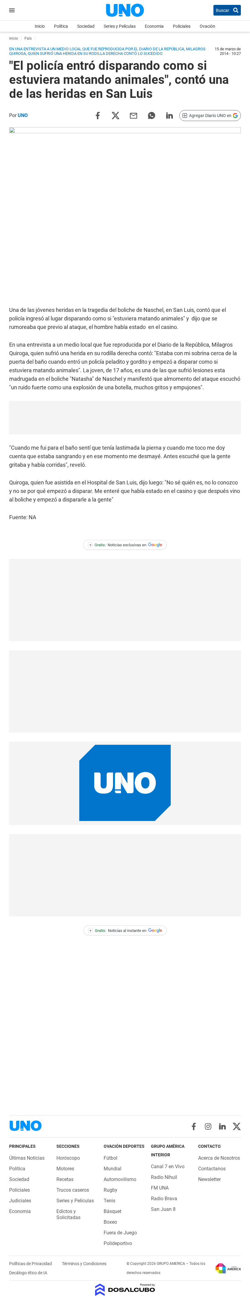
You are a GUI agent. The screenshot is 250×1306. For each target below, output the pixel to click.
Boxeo (110, 1222)
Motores (65, 1169)
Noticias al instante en (117, 930)
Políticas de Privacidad (31, 1263)
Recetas (64, 1179)
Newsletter (209, 1179)
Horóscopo (68, 1158)
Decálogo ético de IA (28, 1272)
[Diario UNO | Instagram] (208, 1126)
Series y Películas (120, 26)
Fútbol (110, 1158)
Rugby (110, 1190)
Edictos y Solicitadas (68, 1214)
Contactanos (212, 1169)
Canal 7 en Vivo (167, 1166)
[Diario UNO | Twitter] (237, 1126)
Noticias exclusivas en (118, 545)
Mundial (112, 1169)
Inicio (40, 26)
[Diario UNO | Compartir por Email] (133, 115)
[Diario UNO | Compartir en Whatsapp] (151, 115)
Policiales (182, 26)
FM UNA (160, 1188)
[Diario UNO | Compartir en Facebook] (97, 115)
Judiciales (20, 1201)
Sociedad (86, 26)
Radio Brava (164, 1198)
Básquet (112, 1211)
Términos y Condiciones (84, 1263)
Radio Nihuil (164, 1177)
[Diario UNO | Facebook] (194, 1126)
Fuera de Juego (120, 1233)
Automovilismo (120, 1179)
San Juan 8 (163, 1209)
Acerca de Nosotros (219, 1158)
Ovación (207, 26)
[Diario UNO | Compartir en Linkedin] (169, 115)
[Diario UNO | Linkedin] (222, 1126)
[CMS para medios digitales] (125, 1290)
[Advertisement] (125, 417)
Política (61, 26)
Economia (154, 26)
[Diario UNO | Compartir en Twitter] (115, 115)
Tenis (109, 1201)
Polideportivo (118, 1243)
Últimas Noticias (27, 1158)
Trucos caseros (72, 1190)
